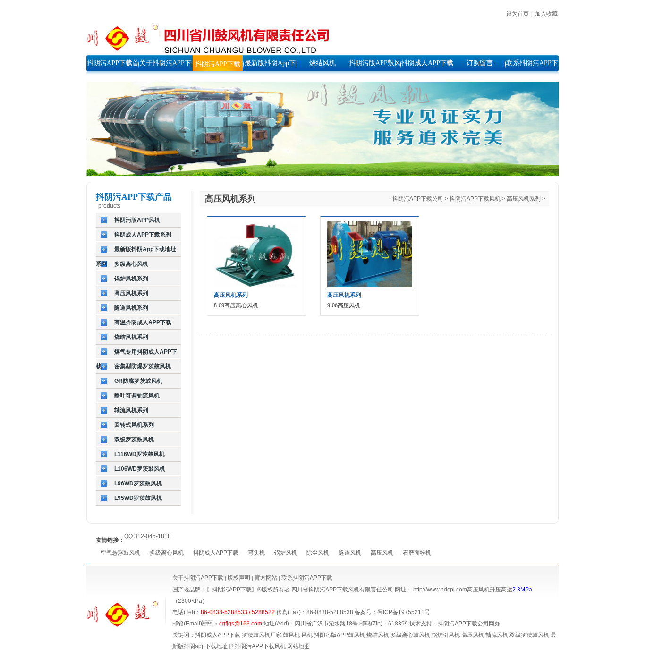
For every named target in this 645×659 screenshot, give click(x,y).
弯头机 (256, 552)
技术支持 (420, 623)
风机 (307, 635)
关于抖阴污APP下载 (197, 578)
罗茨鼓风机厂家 (261, 635)
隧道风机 (350, 552)
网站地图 (298, 646)
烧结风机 (377, 635)
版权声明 (239, 578)
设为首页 (517, 13)
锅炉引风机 (446, 635)
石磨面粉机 (417, 552)
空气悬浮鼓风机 (120, 552)
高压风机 (382, 552)
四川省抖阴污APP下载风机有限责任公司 (342, 589)
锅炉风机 (285, 552)
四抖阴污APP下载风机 (257, 646)
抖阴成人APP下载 (215, 552)
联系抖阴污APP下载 (306, 578)
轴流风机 (496, 635)
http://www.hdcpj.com (440, 589)
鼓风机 (291, 635)
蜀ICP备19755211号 (403, 612)
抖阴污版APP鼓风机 (339, 635)
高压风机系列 (524, 198)
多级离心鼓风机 (410, 635)
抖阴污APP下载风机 (475, 198)
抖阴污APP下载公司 (417, 198)
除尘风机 (317, 552)
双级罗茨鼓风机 (529, 635)
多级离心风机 (167, 552)
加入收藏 (546, 13)
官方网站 (265, 578)
